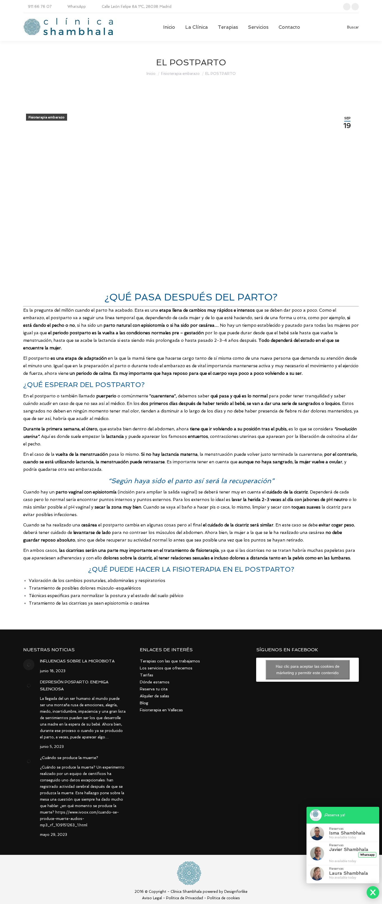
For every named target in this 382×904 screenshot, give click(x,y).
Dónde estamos (154, 682)
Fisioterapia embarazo (180, 73)
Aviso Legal (152, 898)
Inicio (151, 73)
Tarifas (146, 675)
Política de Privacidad (184, 898)
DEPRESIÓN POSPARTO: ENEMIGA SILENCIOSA (74, 685)
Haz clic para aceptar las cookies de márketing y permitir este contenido (307, 669)
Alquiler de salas (154, 696)
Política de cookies (223, 898)
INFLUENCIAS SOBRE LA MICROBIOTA (77, 661)
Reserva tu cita (154, 689)
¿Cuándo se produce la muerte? (69, 757)
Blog (144, 703)
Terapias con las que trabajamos (170, 661)
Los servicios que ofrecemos (166, 668)
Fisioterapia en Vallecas (161, 710)
